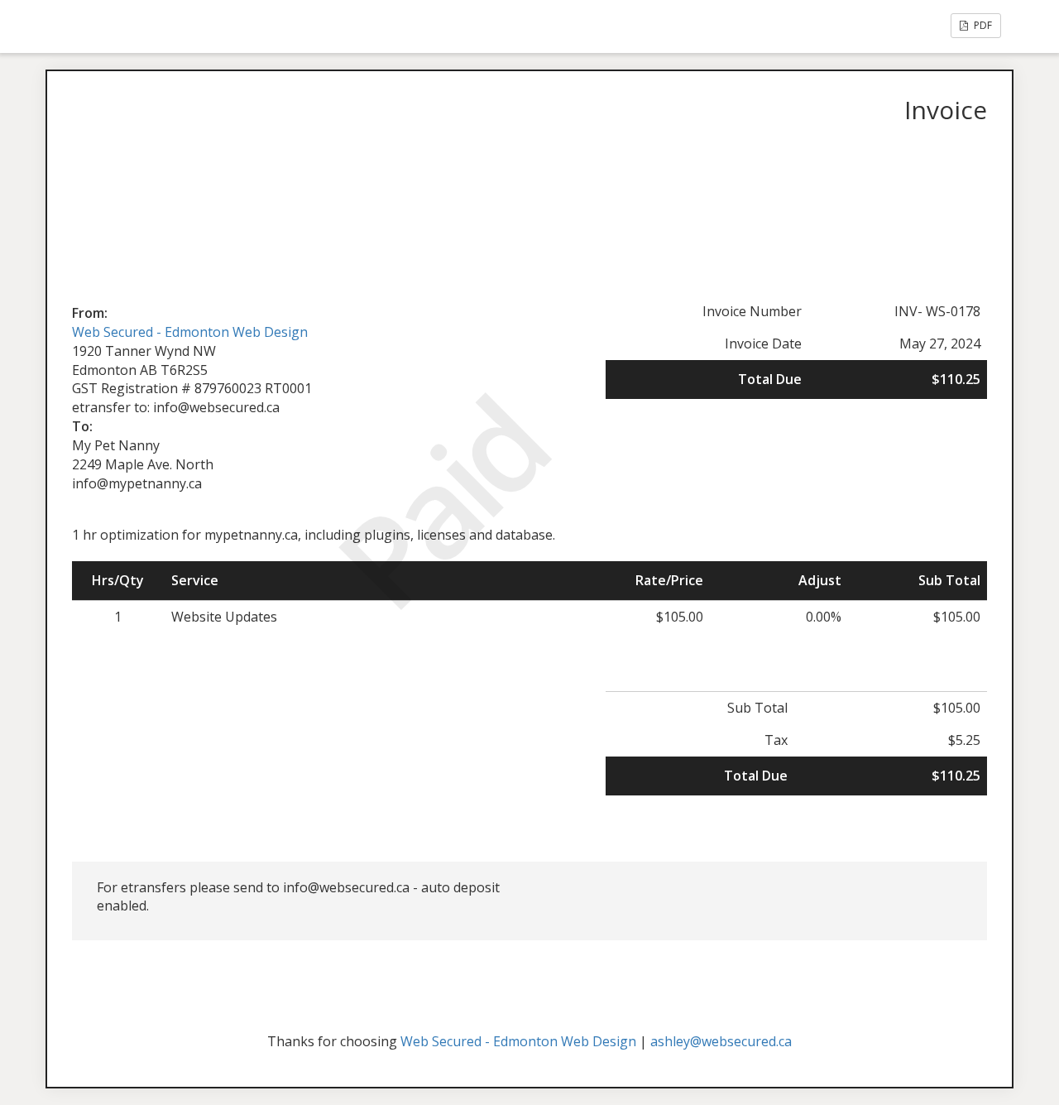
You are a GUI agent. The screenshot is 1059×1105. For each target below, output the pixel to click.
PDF (981, 25)
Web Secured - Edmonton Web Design (190, 332)
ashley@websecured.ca (721, 1041)
